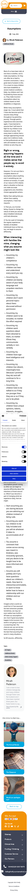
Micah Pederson (16, 40)
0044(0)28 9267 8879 (16, 867)
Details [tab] (14, 420)
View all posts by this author (12, 707)
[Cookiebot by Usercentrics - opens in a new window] (19, 416)
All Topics (7, 650)
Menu (12, 11)
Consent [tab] (5, 420)
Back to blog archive (12, 21)
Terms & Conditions (14, 886)
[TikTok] (18, 827)
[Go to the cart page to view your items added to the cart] (24, 5)
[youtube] (12, 827)
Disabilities (8, 660)
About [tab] (23, 420)
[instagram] (9, 827)
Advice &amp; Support (11, 657)
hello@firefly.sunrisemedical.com (16, 871)
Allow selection (14, 473)
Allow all (14, 468)
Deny (14, 478)
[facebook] (6, 827)
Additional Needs (8, 44)
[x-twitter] (15, 827)
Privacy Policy (14, 890)
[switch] (24, 452)
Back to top (14, 807)
